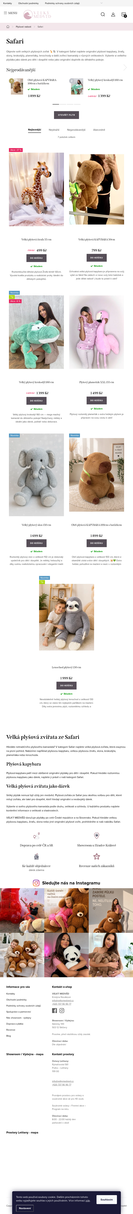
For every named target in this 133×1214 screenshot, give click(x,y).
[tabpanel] (36, 88)
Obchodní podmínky (28, 3)
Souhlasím (107, 1199)
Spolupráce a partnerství (18, 1011)
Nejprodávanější (76, 129)
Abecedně (99, 129)
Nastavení (25, 1208)
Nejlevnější (34, 129)
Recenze (10, 1029)
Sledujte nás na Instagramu (71, 882)
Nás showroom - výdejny (18, 1017)
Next (125, 67)
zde (88, 1200)
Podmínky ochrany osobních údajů (62, 3)
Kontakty (7, 3)
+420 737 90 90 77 (61, 1004)
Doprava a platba (14, 1023)
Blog (8, 1035)
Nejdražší (54, 129)
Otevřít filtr (66, 115)
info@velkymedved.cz (63, 1000)
